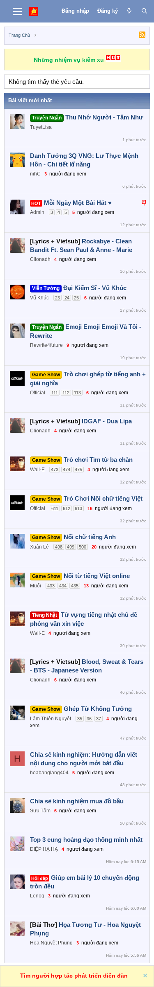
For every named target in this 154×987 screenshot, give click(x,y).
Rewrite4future (46, 345)
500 (82, 546)
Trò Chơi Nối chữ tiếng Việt (103, 498)
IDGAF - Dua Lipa (107, 421)
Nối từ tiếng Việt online (97, 575)
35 (79, 718)
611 (54, 508)
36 (89, 718)
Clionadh (40, 259)
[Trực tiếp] (129, 11)
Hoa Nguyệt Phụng (51, 943)
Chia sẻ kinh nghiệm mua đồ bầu (77, 801)
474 (66, 469)
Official (37, 393)
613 (78, 508)
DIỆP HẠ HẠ (44, 849)
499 (70, 546)
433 (51, 585)
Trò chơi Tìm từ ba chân (98, 459)
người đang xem (67, 174)
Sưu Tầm (40, 811)
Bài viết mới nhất (30, 100)
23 (57, 297)
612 (66, 508)
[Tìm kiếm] (144, 11)
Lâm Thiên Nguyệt (50, 719)
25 (76, 297)
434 (63, 585)
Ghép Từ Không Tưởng (98, 708)
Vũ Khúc (39, 298)
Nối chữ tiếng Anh (90, 536)
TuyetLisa (41, 127)
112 (65, 392)
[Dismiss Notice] (144, 976)
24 (66, 297)
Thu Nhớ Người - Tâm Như (104, 117)
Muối (35, 586)
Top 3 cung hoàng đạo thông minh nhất (86, 839)
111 (54, 392)
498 (58, 546)
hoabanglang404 (49, 773)
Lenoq (37, 896)
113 (77, 392)
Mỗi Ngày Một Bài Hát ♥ (78, 202)
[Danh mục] (17, 11)
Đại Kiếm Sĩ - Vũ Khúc (94, 287)
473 (54, 469)
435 (74, 585)
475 (78, 469)
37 (98, 718)
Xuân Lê (39, 547)
